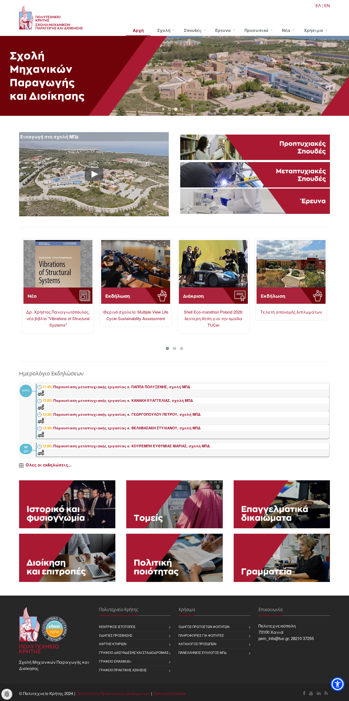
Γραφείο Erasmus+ (115, 661)
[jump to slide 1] (170, 109)
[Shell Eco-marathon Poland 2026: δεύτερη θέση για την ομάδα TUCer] (146, 274)
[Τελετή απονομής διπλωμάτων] (224, 274)
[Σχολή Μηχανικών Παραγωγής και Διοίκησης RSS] (326, 693)
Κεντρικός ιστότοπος (117, 626)
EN (327, 5)
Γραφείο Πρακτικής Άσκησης (123, 670)
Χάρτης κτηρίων (112, 644)
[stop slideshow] (181, 109)
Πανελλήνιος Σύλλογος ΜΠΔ (203, 652)
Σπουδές (192, 30)
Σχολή (163, 30)
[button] (338, 684)
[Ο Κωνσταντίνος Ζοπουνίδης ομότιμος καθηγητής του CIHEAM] (302, 274)
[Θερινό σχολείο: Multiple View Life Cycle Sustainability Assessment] (69, 274)
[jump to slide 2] (175, 109)
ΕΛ (318, 5)
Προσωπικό (256, 30)
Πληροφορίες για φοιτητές (201, 635)
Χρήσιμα (313, 30)
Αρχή (138, 30)
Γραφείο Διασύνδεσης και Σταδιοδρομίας (134, 652)
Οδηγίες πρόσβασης (115, 635)
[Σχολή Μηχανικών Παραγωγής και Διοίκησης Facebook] (304, 693)
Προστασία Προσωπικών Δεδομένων (113, 693)
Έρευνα (223, 30)
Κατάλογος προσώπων (197, 644)
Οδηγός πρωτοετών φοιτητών (204, 626)
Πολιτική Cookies (170, 693)
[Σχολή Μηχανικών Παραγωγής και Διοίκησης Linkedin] (319, 693)
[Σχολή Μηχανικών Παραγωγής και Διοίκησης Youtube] (311, 693)
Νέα (286, 30)
